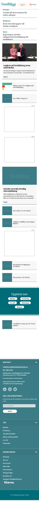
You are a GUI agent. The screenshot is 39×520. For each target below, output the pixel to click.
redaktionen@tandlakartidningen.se (15, 367)
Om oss (5, 460)
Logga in (22, 4)
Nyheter (5, 427)
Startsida (6, 457)
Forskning (6, 430)
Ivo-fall (5, 440)
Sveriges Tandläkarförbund (12, 479)
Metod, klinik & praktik (10, 437)
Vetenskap (6, 443)
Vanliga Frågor (8, 473)
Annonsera (6, 463)
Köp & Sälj (6, 466)
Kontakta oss (7, 476)
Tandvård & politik (9, 434)
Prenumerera (7, 469)
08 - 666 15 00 (8, 370)
